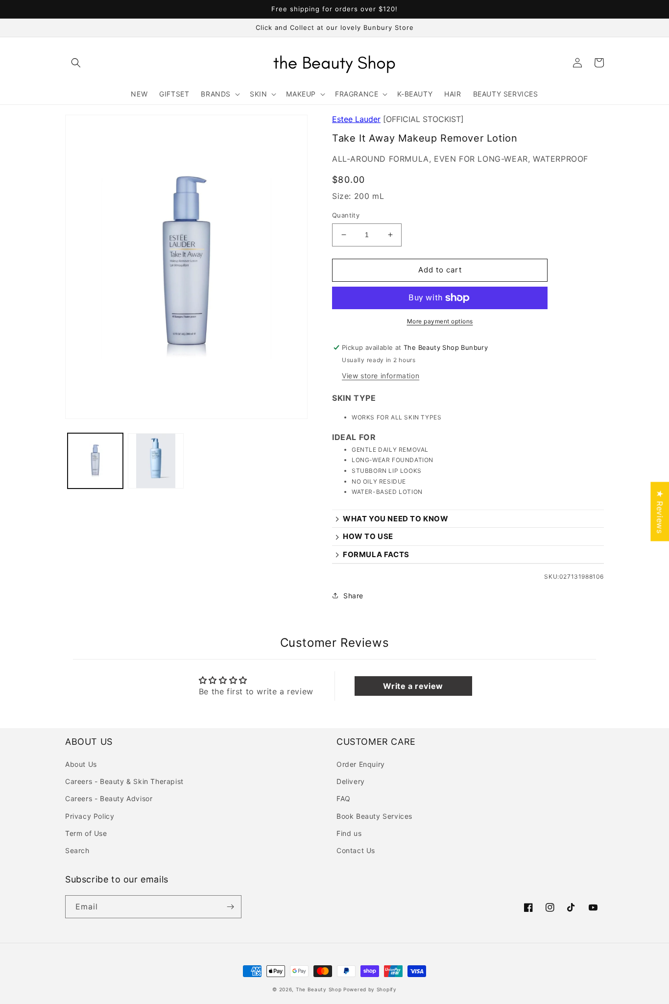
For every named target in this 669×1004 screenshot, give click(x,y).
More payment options (440, 321)
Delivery (350, 781)
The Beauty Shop (319, 989)
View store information (380, 375)
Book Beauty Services (374, 816)
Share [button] (353, 595)
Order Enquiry (360, 764)
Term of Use (86, 833)
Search (77, 850)
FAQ (343, 798)
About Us (81, 764)
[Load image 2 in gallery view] (155, 461)
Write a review (413, 686)
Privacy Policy (89, 816)
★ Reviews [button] (660, 511)
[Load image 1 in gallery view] (95, 461)
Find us (348, 833)
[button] (76, 62)
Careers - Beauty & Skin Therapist (124, 781)
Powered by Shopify (370, 989)
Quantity (345, 215)
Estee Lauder (356, 119)
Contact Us (355, 850)
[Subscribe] (230, 906)
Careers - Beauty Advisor (108, 798)
